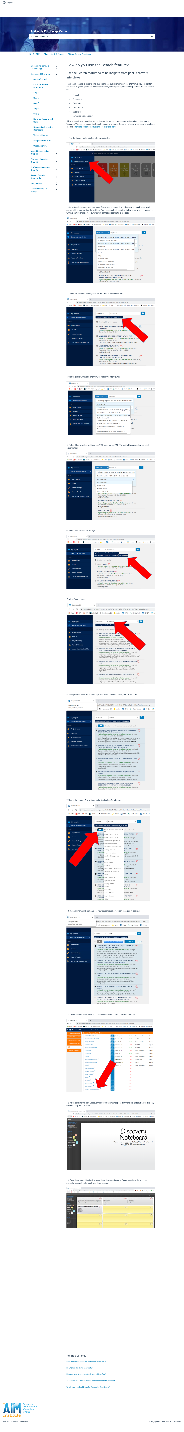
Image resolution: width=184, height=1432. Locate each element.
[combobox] (89, 36)
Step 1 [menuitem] (36, 92)
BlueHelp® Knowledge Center (48, 31)
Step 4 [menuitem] (36, 108)
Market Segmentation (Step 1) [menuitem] (40, 152)
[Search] (152, 36)
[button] (57, 66)
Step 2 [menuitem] (36, 98)
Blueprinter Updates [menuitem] (42, 140)
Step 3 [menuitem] (36, 103)
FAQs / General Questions (79, 54)
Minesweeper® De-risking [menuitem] (39, 190)
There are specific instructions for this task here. (95, 127)
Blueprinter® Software (54, 54)
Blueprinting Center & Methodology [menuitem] (40, 67)
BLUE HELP (34, 54)
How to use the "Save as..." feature (80, 1368)
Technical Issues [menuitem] (40, 135)
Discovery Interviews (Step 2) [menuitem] (40, 160)
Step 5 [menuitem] (36, 114)
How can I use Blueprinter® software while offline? (86, 1374)
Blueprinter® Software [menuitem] (40, 74)
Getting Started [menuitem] (40, 79)
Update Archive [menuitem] (40, 146)
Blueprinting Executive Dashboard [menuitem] (43, 128)
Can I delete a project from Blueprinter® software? (86, 1361)
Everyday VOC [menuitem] (37, 183)
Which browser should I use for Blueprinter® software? (88, 1387)
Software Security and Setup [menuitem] (43, 120)
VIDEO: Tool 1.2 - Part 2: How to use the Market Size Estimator (90, 1381)
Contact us (173, 11)
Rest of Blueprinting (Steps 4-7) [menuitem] (39, 176)
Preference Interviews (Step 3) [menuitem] (40, 168)
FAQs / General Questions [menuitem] (40, 86)
